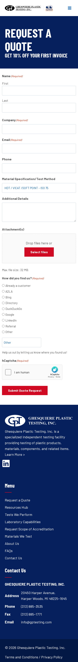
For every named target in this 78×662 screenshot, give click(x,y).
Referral (10, 326)
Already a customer (18, 285)
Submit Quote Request (25, 390)
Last (5, 100)
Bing (8, 297)
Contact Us (13, 558)
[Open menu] (69, 8)
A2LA (9, 291)
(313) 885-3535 (32, 606)
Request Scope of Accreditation (29, 529)
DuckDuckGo (13, 309)
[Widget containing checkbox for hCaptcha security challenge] (32, 372)
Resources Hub (16, 507)
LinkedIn (11, 320)
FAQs (9, 550)
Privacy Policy (51, 657)
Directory (11, 303)
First (5, 83)
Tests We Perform (18, 514)
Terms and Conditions (21, 657)
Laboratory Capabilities (23, 522)
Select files (39, 252)
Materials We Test (18, 536)
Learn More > (15, 454)
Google (9, 314)
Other (9, 332)
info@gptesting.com (36, 622)
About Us (12, 543)
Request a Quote (17, 500)
